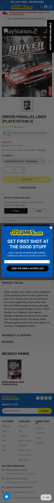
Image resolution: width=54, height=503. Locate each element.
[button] (27, 243)
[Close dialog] (51, 228)
